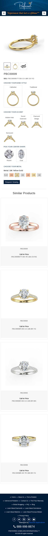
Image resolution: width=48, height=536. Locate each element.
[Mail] (34, 519)
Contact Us (24, 501)
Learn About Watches (13, 512)
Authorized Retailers (11, 501)
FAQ (27, 504)
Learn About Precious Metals (32, 512)
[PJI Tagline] (23, 13)
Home (14, 497)
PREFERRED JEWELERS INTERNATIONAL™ (24, 531)
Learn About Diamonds (14, 508)
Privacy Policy (24, 516)
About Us (21, 497)
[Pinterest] (29, 519)
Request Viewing (11, 182)
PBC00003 (24, 321)
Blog (33, 504)
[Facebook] (14, 519)
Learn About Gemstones (33, 508)
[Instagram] (24, 519)
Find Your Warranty (37, 501)
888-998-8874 (26, 526)
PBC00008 (24, 465)
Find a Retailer (32, 497)
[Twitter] (19, 519)
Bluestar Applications (37, 522)
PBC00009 (24, 249)
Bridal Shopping (18, 504)
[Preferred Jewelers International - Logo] (23, 5)
